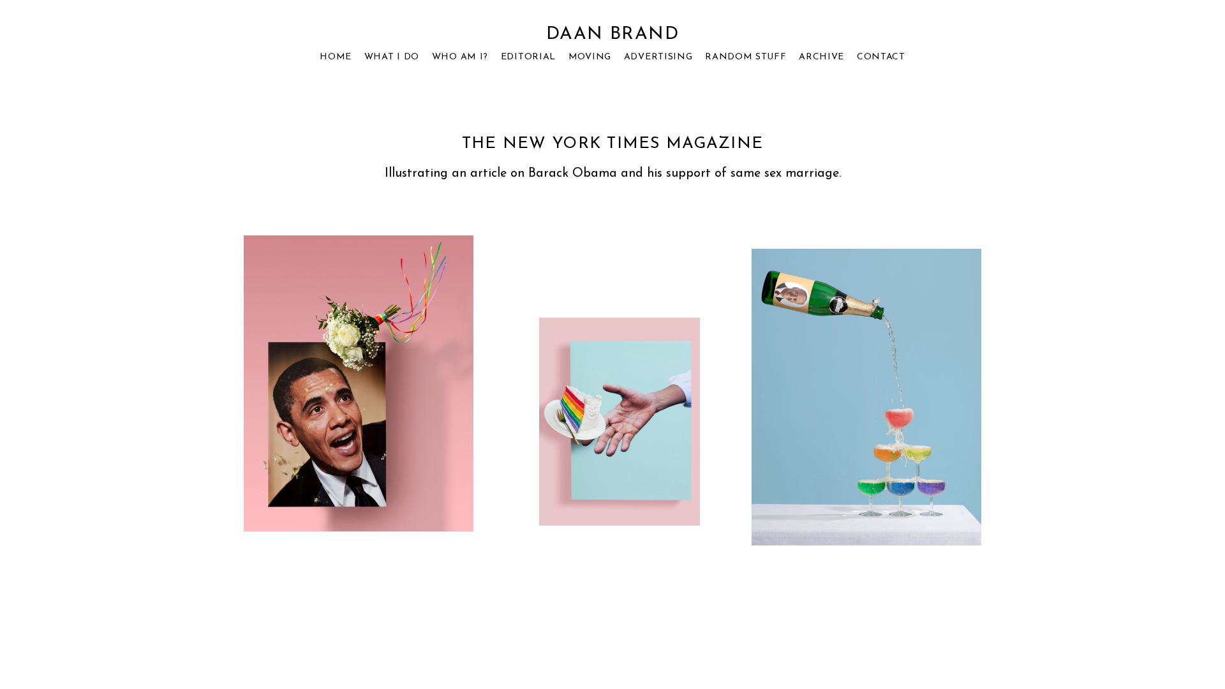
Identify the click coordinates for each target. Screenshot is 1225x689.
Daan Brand (612, 34)
